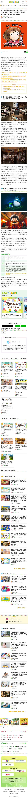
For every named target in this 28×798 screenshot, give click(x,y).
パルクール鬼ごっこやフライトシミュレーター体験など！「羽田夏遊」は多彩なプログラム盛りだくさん (18, 588)
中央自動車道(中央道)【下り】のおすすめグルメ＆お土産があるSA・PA (7, 462)
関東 (17, 374)
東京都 (13, 593)
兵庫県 (13, 604)
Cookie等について (12, 791)
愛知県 (3, 17)
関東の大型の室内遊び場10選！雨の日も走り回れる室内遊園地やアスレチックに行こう (18, 527)
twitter (25, 51)
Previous (9, 727)
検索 (26, 3)
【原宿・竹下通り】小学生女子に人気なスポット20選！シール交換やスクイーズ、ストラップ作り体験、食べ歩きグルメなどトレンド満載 (18, 498)
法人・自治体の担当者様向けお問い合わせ (14, 780)
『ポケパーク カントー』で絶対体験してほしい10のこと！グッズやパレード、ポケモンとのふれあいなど (18, 509)
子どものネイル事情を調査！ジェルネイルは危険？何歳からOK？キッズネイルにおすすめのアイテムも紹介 (19, 645)
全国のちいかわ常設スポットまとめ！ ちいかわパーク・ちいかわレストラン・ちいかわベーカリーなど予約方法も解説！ (7, 447)
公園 (15, 748)
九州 (3, 391)
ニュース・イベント (9, 17)
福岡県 (9, 739)
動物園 (20, 748)
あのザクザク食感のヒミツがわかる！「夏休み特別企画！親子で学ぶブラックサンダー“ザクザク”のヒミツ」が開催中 (21, 389)
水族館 (12, 746)
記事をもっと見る (21, 608)
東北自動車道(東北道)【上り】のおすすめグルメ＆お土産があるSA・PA (18, 542)
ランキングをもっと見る (19, 569)
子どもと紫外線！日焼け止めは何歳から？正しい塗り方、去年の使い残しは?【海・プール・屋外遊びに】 (19, 634)
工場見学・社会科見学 (7, 751)
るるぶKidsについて (8, 789)
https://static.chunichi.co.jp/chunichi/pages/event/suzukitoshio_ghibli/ (16, 274)
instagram (7, 619)
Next (18, 727)
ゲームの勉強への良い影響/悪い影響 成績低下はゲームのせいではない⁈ (19, 704)
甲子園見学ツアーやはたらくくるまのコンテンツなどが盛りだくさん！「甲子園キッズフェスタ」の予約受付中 (18, 599)
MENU (2, 2)
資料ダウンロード (14, 781)
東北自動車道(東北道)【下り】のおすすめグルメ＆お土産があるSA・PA (18, 481)
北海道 (4, 737)
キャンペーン (5, 746)
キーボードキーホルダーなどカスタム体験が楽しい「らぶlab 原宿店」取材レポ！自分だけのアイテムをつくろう (18, 518)
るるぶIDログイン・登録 (19, 789)
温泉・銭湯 (17, 751)
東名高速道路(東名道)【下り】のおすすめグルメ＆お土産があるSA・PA (21, 446)
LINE (27, 51)
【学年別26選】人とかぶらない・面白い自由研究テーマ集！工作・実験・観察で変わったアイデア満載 (18, 561)
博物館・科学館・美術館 (21, 746)
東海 (19, 374)
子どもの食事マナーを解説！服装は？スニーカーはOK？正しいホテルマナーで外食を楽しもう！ (19, 694)
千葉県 (16, 735)
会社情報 (16, 793)
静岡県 (3, 374)
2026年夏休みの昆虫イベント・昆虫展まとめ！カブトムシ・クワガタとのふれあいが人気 (7, 407)
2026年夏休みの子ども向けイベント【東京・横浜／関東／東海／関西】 (21, 370)
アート (3, 18)
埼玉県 (21, 735)
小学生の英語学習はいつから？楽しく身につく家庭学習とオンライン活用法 (18, 655)
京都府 (15, 737)
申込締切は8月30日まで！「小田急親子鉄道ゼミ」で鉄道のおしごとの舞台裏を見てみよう (18, 578)
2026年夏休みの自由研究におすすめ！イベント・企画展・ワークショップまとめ (6, 387)
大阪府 (9, 737)
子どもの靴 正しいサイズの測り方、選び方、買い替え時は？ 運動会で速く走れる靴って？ (19, 664)
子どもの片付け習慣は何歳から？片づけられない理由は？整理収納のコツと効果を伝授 (18, 683)
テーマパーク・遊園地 (7, 748)
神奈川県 (13, 582)
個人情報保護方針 (21, 791)
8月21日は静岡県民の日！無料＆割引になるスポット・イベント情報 (7, 370)
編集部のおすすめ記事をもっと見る (17, 711)
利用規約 (11, 793)
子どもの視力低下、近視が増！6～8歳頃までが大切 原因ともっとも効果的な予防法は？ (19, 674)
